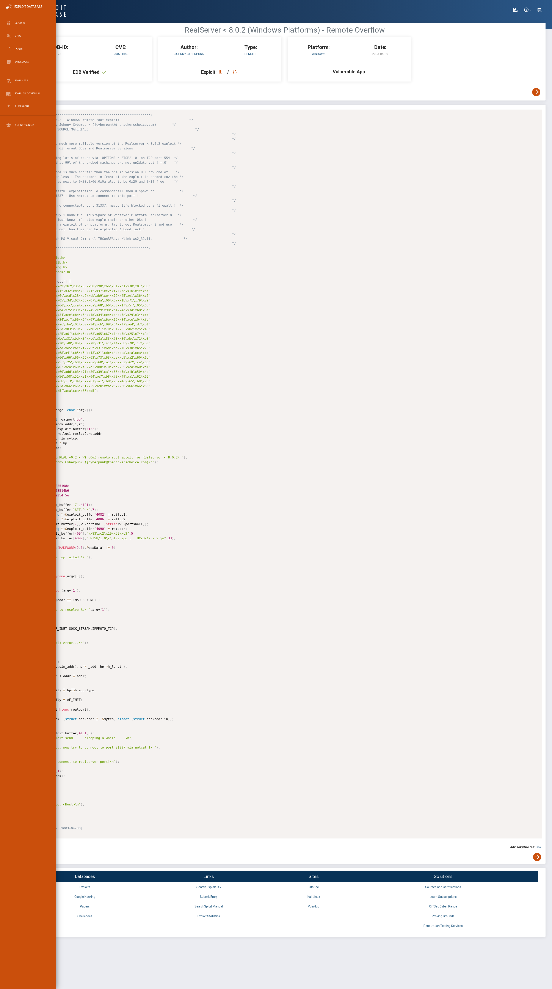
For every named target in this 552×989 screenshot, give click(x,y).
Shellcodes (84, 916)
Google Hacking (84, 896)
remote (251, 54)
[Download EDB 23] (221, 72)
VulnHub (313, 906)
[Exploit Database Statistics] (515, 10)
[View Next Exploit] (536, 92)
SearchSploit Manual (208, 906)
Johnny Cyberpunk (189, 54)
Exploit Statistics (209, 916)
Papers (85, 906)
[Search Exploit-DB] (539, 10)
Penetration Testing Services (443, 926)
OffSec (314, 887)
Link (538, 847)
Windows (319, 54)
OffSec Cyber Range (443, 906)
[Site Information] (527, 10)
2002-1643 (121, 54)
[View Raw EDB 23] (235, 72)
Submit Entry (209, 896)
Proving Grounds (443, 916)
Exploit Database (28, 6)
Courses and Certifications (443, 887)
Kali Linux (313, 896)
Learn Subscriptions (443, 896)
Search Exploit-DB (208, 887)
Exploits (85, 887)
